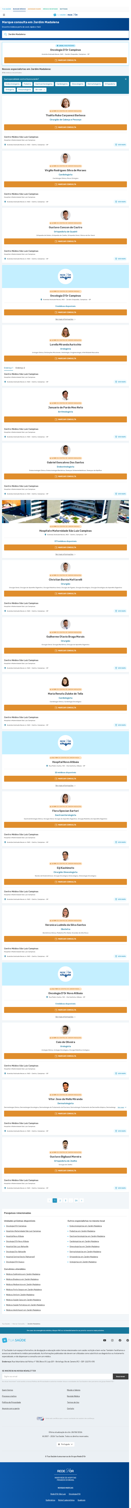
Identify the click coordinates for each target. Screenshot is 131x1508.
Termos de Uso (73, 1402)
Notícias (63, 9)
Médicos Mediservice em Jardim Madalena (23, 1284)
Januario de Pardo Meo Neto (65, 407)
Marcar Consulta (19, 1324)
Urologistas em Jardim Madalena (83, 1262)
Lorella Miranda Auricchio (65, 344)
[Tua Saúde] (14, 1340)
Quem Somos (7, 1390)
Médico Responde (50, 9)
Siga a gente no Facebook (120, 1340)
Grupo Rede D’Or (78, 1456)
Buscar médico (19, 9)
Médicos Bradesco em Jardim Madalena (22, 1279)
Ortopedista (110, 84)
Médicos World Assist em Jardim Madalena (23, 1310)
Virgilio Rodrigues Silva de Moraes (65, 170)
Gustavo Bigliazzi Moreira (65, 1156)
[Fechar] (126, 79)
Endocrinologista (12, 84)
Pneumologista (24, 90)
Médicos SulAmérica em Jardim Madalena (23, 1274)
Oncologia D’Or (75, 1494)
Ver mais (38, 90)
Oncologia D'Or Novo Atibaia (17, 1241)
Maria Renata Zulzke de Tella (65, 693)
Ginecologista (77, 84)
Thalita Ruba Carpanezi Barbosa (65, 115)
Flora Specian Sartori (65, 810)
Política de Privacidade (11, 1402)
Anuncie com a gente (11, 1409)
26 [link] (76, 1200)
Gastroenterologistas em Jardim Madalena (87, 1236)
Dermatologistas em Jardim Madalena (85, 1252)
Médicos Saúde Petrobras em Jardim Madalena (25, 1305)
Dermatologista (94, 84)
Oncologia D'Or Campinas (65, 49)
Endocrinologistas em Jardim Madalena (86, 1226)
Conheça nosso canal (104, 1340)
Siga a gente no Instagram (112, 1340)
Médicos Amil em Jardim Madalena (20, 1295)
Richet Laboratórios (66, 1500)
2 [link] (60, 1200)
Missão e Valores (73, 1390)
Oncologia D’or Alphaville (16, 1252)
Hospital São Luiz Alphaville (17, 1246)
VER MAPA (122, 145)
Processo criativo (9, 1396)
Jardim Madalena (33, 1324)
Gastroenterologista (43, 84)
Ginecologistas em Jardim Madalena (84, 1246)
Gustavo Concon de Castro (65, 227)
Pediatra (27, 84)
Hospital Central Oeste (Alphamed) (20, 1257)
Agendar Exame (34, 9)
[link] (81, 1200)
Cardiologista (62, 84)
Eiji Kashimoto (65, 867)
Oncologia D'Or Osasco (15, 1262)
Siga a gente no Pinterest (127, 1340)
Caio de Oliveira (65, 1042)
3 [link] (65, 1200)
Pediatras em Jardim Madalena (82, 1231)
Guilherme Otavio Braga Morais (65, 636)
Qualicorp (81, 1500)
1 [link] (54, 1200)
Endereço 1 (8, 368)
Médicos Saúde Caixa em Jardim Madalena (23, 1300)
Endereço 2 (20, 368)
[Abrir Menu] (4, 15)
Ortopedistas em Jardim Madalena (84, 1257)
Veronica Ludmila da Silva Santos (65, 924)
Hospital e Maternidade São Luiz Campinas (19, 140)
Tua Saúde (6, 9)
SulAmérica (50, 1500)
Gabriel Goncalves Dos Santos (65, 462)
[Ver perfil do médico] (65, 103)
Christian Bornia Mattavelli (65, 579)
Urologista (10, 90)
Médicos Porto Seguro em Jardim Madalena (24, 1290)
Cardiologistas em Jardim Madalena (84, 1241)
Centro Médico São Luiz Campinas (21, 137)
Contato (70, 1409)
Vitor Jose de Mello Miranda (65, 1099)
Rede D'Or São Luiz (58, 1494)
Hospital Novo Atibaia (15, 1236)
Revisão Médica (73, 1396)
